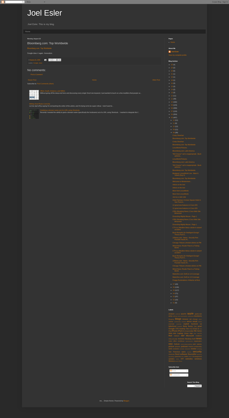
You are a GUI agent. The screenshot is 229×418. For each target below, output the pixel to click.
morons (181, 339)
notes (170, 341)
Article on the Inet (179, 185)
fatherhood (172, 326)
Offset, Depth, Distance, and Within (52, 91)
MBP (182, 336)
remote (182, 349)
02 (174, 300)
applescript (198, 314)
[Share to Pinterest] (59, 60)
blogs (178, 318)
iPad (170, 331)
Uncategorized (197, 356)
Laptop (180, 333)
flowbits (179, 326)
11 (172, 99)
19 (172, 77)
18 (172, 80)
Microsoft (190, 336)
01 (174, 303)
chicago (195, 319)
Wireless (172, 361)
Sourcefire (192, 354)
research (187, 349)
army (170, 316)
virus (177, 359)
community (177, 321)
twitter (186, 356)
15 (172, 86)
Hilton (187, 329)
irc (183, 331)
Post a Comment (37, 74)
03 (174, 296)
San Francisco (174, 352)
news (40, 63)
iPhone (175, 331)
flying (185, 326)
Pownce (191, 346)
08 (172, 108)
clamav (171, 321)
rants (170, 349)
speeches (178, 356)
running (199, 349)
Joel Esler (44, 12)
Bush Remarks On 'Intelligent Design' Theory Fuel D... (186, 233)
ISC (195, 331)
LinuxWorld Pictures (180, 148)
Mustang (188, 339)
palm (194, 344)
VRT (182, 359)
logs (191, 333)
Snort (177, 354)
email (195, 321)
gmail (200, 326)
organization (198, 341)
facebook (194, 324)
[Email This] (49, 60)
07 (172, 111)
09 (172, 105)
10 (172, 102)
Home (27, 31)
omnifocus (181, 341)
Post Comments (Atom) (45, 84)
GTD (177, 329)
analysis (172, 314)
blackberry (198, 316)
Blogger (126, 401)
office (175, 341)
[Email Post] (45, 60)
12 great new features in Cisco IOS (185, 205)
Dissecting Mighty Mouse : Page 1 (185, 216)
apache (183, 314)
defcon (189, 321)
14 (172, 89)
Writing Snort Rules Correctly (39, 104)
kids (174, 333)
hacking (182, 329)
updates (171, 359)
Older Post (156, 80)
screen (189, 352)
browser (185, 319)
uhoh (190, 356)
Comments (176, 375)
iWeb (170, 333)
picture (171, 346)
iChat (195, 329)
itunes (199, 331)
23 (172, 71)
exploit (186, 324)
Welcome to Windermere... (182, 181)
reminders (176, 349)
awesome (191, 316)
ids (198, 329)
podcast (184, 346)
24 (172, 68)
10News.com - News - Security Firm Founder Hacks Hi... (185, 238)
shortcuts (172, 354)
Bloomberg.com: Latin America (184, 151)
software (183, 354)
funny (190, 326)
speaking (171, 356)
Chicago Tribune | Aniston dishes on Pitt (187, 243)
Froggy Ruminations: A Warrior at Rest (186, 280)
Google (35, 63)
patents (199, 344)
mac (195, 333)
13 (172, 93)
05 (172, 118)
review (193, 349)
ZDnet (180, 361)
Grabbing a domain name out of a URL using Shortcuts (60, 110)
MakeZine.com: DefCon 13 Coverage (186, 274)
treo (182, 356)
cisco (200, 319)
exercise (178, 324)
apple (190, 313)
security (197, 351)
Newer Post (32, 80)
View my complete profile (178, 55)
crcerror (184, 321)
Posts (174, 371)
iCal (191, 329)
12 (172, 96)
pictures (177, 346)
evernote (171, 324)
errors (200, 321)
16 (172, 83)
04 (174, 293)
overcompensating (186, 344)
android (177, 314)
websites (189, 359)
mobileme (199, 336)
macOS (199, 333)
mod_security (173, 339)
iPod (180, 331)
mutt (193, 339)
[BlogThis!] (52, 60)
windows (198, 359)
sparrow (199, 354)
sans (184, 352)
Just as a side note (179, 197)
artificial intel (176, 316)
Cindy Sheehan (178, 135)
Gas (195, 326)
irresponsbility (188, 331)
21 (172, 74)
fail (201, 324)
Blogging (171, 319)
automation (183, 316)
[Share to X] (54, 60)
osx (171, 343)
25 (172, 65)
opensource (189, 341)
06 (172, 114)
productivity (198, 346)
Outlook (177, 344)
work (176, 361)
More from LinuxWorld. (181, 191)
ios (201, 329)
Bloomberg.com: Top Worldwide (39, 48)
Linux (186, 333)
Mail (170, 336)
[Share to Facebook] (57, 60)
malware (176, 336)
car (190, 319)
